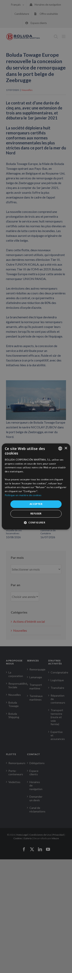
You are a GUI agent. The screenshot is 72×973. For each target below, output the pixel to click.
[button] (36, 523)
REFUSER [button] (36, 513)
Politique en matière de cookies (23, 495)
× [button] (65, 448)
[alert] (36, 486)
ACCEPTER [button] (36, 504)
